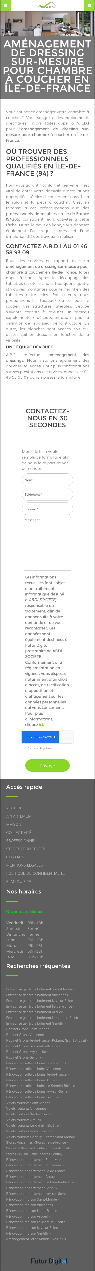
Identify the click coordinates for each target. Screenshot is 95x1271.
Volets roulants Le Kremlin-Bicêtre (32, 1125)
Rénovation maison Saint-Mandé (31, 1199)
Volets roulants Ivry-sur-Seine (28, 1130)
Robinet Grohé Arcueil (69, 1040)
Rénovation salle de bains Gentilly (32, 1096)
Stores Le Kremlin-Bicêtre (25, 1147)
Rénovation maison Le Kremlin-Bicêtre (35, 1221)
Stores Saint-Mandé (59, 1136)
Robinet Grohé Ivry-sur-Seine (28, 1051)
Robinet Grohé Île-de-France (27, 1040)
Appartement (19, 816)
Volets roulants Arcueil (23, 1119)
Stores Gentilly (51, 1153)
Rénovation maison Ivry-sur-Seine (32, 1227)
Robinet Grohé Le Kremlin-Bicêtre (32, 1045)
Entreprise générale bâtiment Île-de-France (39, 1006)
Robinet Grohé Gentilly (23, 1057)
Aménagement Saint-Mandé (28, 1238)
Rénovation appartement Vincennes (33, 1164)
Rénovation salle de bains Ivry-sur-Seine (36, 1091)
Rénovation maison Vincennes (29, 1204)
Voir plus (59, 1238)
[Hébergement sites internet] (49, 1269)
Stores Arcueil (58, 1147)
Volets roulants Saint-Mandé (28, 1102)
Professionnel (21, 840)
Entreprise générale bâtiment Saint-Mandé (39, 988)
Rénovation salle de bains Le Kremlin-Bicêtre (40, 1085)
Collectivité (18, 832)
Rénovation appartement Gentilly (31, 1187)
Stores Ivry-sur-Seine (22, 1153)
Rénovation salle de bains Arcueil (31, 1079)
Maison (13, 824)
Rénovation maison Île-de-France (31, 1210)
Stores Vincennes (19, 1142)
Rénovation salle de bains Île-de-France (36, 1074)
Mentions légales (24, 865)
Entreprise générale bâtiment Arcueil (34, 1011)
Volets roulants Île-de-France (28, 1113)
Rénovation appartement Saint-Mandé (35, 1159)
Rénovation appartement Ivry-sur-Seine (36, 1193)
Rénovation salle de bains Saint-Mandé (36, 1062)
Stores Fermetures (25, 848)
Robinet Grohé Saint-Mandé (27, 1028)
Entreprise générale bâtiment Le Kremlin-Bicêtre (43, 1017)
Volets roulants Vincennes (26, 1108)
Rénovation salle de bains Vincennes (34, 1068)
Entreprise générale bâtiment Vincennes (37, 994)
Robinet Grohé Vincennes (25, 1034)
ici (41, 724)
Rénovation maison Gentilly (27, 1233)
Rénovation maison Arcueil (27, 1216)
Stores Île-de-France (50, 1142)
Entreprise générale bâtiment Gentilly (35, 1023)
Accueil (14, 807)
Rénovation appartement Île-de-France (36, 1170)
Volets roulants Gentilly (24, 1136)
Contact (15, 856)
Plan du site (18, 881)
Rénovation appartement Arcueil (31, 1176)
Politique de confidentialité (35, 873)
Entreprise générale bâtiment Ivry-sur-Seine (39, 1000)
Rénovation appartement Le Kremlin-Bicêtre (40, 1181)
